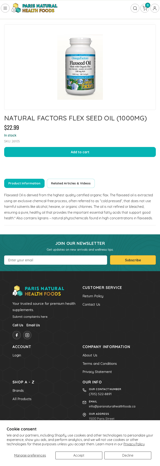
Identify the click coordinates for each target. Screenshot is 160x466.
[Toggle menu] (5, 8)
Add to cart (80, 152)
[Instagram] (27, 335)
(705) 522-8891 (100, 394)
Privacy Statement (97, 372)
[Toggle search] (135, 8)
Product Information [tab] (24, 183)
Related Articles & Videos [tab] (71, 183)
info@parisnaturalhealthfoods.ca (112, 406)
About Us (89, 355)
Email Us (33, 325)
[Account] (154, 8)
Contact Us (91, 304)
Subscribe (133, 260)
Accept (78, 455)
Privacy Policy (134, 444)
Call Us (17, 325)
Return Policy (92, 296)
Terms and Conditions (99, 363)
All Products (21, 399)
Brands (18, 390)
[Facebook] (16, 335)
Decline (127, 455)
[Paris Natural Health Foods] (35, 8)
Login (16, 355)
